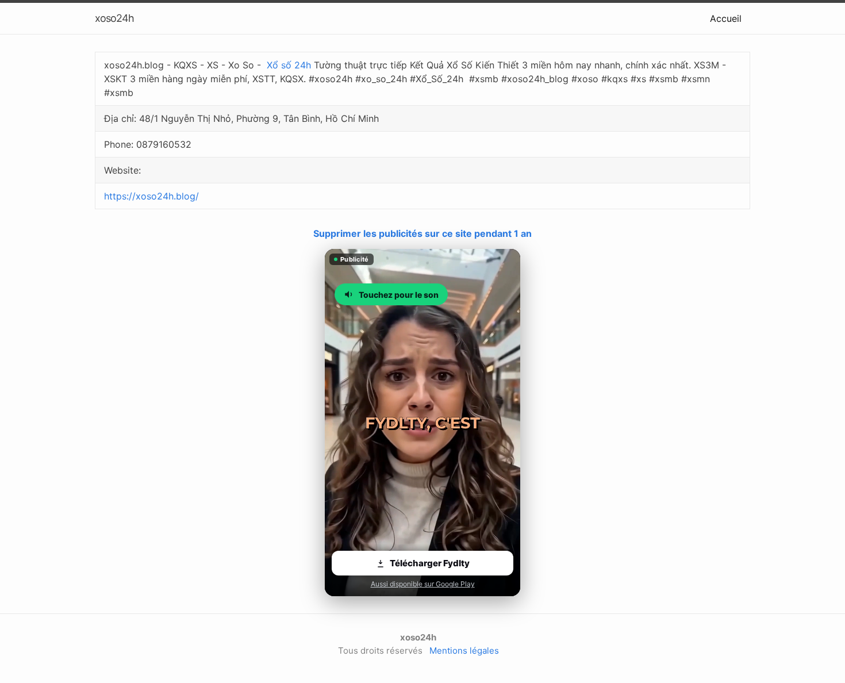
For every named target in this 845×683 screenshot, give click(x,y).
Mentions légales (464, 650)
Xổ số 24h (289, 65)
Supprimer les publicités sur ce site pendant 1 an (422, 233)
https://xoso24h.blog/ (151, 196)
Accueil (726, 18)
